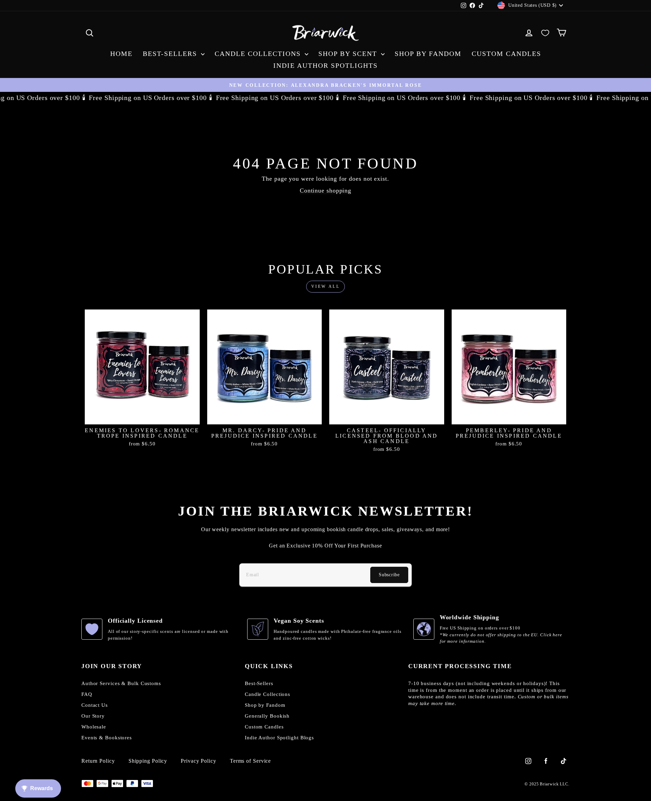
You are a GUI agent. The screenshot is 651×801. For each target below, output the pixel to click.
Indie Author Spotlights (325, 65)
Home (121, 53)
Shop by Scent (348, 53)
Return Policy (98, 761)
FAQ (86, 694)
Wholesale (93, 726)
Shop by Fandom (428, 53)
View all (325, 286)
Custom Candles (506, 53)
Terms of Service (250, 761)
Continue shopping (325, 190)
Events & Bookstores (106, 737)
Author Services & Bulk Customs (121, 683)
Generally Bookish (267, 716)
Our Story (93, 716)
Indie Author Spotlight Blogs (279, 737)
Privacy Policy (198, 761)
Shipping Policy (148, 761)
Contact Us (94, 705)
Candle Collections (259, 53)
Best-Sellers (171, 53)
